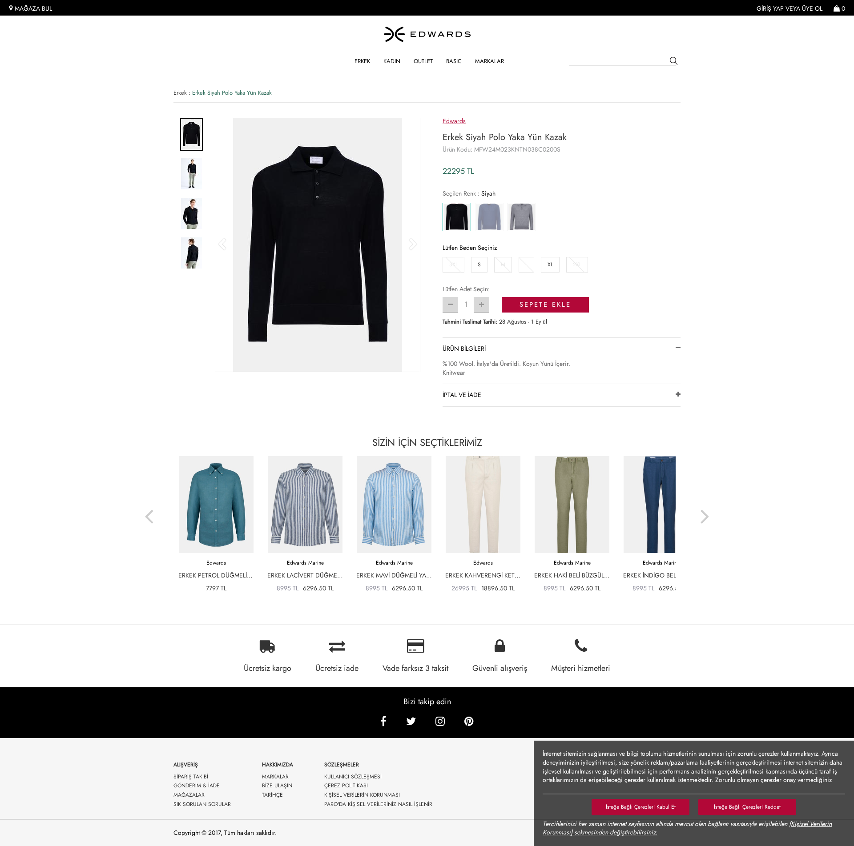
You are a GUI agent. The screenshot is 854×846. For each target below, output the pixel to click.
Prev (149, 511)
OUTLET (423, 61)
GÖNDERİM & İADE (196, 786)
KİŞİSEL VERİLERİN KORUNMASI (362, 795)
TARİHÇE (272, 795)
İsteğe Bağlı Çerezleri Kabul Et (641, 807)
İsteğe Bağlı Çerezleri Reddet (747, 807)
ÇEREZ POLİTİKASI (346, 786)
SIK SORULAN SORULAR (202, 804)
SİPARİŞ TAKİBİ (190, 777)
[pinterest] (469, 721)
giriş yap (770, 8)
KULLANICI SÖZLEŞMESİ (353, 777)
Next (705, 511)
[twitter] (411, 721)
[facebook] (383, 721)
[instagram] (440, 721)
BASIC (454, 61)
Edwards (454, 121)
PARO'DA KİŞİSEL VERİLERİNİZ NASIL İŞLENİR (378, 804)
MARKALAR (489, 61)
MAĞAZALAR (189, 795)
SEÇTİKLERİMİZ (427, 442)
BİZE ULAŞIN (277, 786)
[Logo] (427, 34)
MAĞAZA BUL (32, 8)
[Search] (675, 62)
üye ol (812, 8)
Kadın (391, 61)
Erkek (362, 61)
